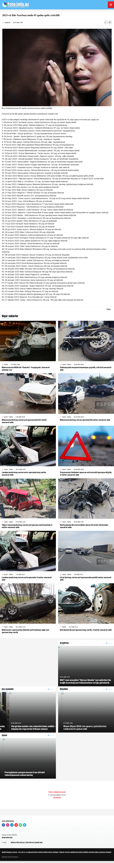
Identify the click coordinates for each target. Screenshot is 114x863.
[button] (45, 689)
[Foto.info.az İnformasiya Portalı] (16, 4)
